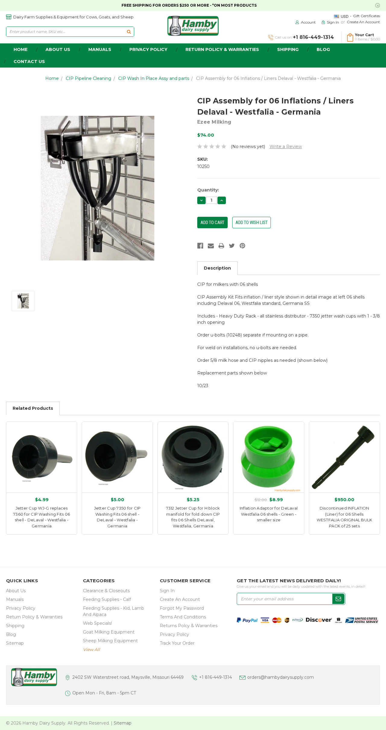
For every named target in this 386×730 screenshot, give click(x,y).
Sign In (167, 590)
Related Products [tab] (33, 408)
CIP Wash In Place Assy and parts (153, 78)
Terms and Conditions (183, 617)
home (20, 49)
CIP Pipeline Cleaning (88, 78)
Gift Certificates (366, 16)
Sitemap (15, 643)
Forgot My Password (182, 608)
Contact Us (29, 61)
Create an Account (363, 22)
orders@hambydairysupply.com (280, 677)
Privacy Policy (148, 49)
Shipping (288, 49)
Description (217, 268)
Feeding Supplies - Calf (107, 599)
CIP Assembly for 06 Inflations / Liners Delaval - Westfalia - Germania (268, 78)
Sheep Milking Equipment (110, 640)
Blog (323, 49)
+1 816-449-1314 (215, 677)
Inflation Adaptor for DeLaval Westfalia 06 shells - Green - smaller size (269, 514)
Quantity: (208, 190)
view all (91, 649)
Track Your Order (177, 643)
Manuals (99, 49)
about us (58, 49)
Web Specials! (97, 623)
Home (52, 78)
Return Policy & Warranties (222, 49)
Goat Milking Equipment (108, 632)
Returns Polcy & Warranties (188, 625)
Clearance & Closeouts (106, 590)
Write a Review (286, 146)
